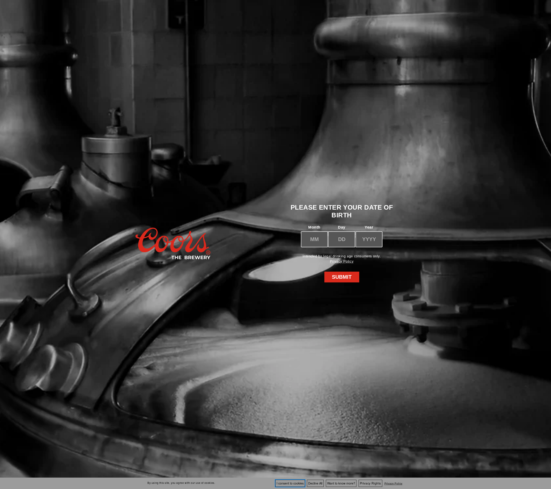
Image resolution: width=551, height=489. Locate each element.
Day (341, 227)
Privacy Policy (341, 261)
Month (314, 227)
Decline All (315, 483)
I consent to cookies (290, 483)
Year (369, 227)
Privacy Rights (370, 483)
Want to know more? (341, 483)
